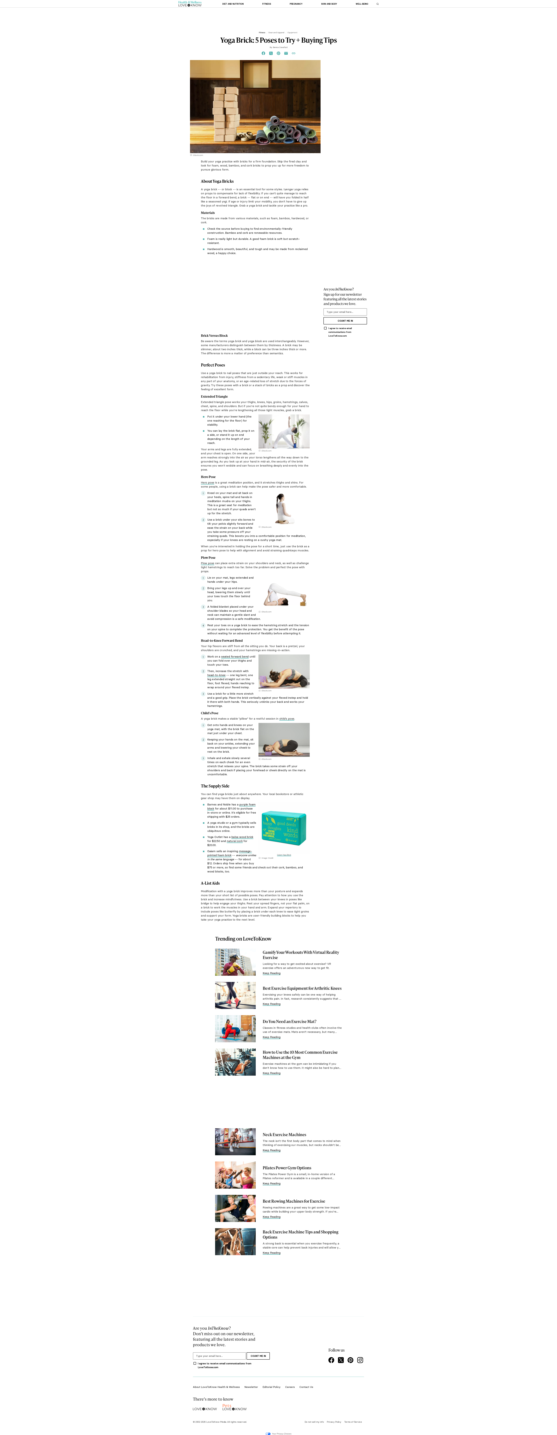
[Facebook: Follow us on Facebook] (331, 1360)
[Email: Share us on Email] (286, 53)
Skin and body (329, 4)
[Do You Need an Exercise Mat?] (235, 1028)
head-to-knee (216, 675)
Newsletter (251, 1387)
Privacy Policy (334, 1421)
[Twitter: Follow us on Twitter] (341, 1360)
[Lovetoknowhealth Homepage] (190, 3)
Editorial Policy (272, 1387)
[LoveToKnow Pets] (235, 1406)
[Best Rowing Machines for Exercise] (235, 1208)
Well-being (362, 4)
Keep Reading (272, 973)
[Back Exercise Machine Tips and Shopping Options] (235, 1241)
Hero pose (207, 482)
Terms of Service (353, 1421)
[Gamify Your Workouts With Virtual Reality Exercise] (235, 962)
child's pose (286, 718)
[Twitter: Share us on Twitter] (271, 53)
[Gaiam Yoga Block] (284, 803)
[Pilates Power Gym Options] (235, 1175)
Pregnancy (296, 4)
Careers (290, 1387)
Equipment (292, 32)
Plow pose (207, 563)
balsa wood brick (242, 837)
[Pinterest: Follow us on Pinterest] (351, 1360)
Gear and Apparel (276, 32)
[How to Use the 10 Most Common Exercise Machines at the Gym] (235, 1062)
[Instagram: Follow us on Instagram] (360, 1360)
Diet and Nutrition (233, 4)
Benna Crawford (280, 47)
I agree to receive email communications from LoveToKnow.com (340, 332)
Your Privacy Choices (281, 1434)
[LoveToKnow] (205, 1406)
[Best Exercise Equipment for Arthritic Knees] (235, 995)
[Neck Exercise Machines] (235, 1141)
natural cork (235, 841)
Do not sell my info (314, 1421)
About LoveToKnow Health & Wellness (216, 1387)
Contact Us (306, 1387)
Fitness (266, 4)
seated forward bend (235, 656)
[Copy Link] (293, 53)
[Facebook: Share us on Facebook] (263, 53)
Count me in (345, 320)
